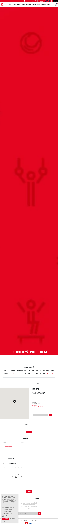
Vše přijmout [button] (5, 518)
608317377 (6, 445)
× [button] (16, 495)
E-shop (48, 4)
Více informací (10, 504)
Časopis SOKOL (43, 4)
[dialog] (9, 508)
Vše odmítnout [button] (13, 518)
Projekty (19, 4)
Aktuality (14, 4)
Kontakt (38, 4)
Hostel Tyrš (28, 4)
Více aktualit (29, 432)
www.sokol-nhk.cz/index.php (37, 407)
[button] (14, 401)
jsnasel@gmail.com (8, 446)
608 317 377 (34, 405)
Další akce (29, 491)
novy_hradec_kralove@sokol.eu (38, 406)
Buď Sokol (23, 4)
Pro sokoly (55, 1)
